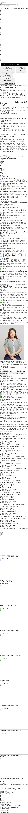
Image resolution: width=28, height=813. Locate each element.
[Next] (2, 534)
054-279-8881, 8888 (8, 792)
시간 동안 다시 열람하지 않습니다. (12, 64)
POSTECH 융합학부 (5, 802)
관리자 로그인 (5, 809)
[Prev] (1, 534)
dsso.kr (17, 807)
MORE (2, 89)
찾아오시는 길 (4, 810)
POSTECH (3, 801)
